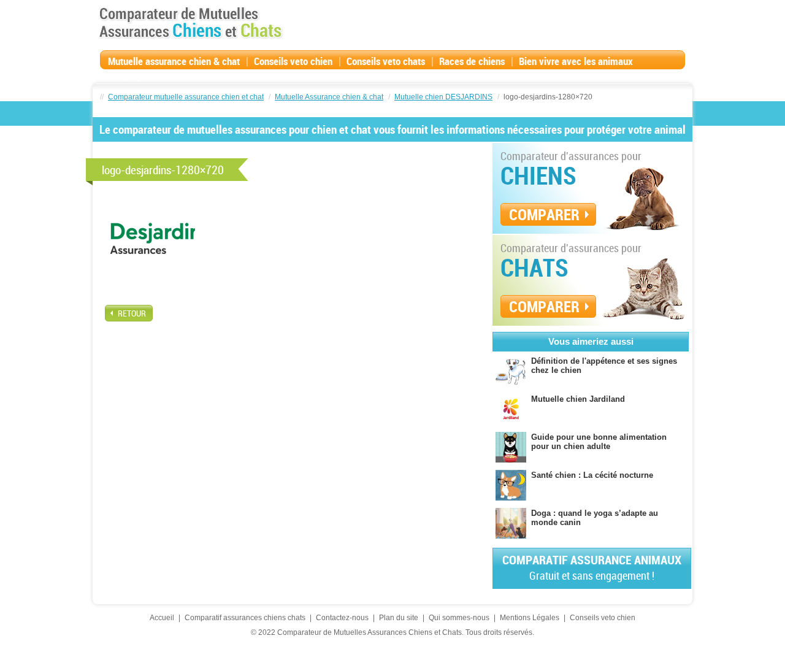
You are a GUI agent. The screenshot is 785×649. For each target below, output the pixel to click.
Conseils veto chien (293, 61)
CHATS (534, 267)
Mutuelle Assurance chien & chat (329, 97)
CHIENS (538, 175)
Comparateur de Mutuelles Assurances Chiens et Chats (190, 22)
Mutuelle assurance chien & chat (174, 61)
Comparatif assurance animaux (591, 567)
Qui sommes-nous (459, 617)
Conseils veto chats (386, 61)
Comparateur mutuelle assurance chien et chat (186, 97)
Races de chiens (472, 61)
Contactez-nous (342, 617)
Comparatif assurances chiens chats (245, 617)
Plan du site (398, 617)
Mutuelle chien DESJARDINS (443, 97)
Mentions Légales (529, 617)
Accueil (162, 617)
